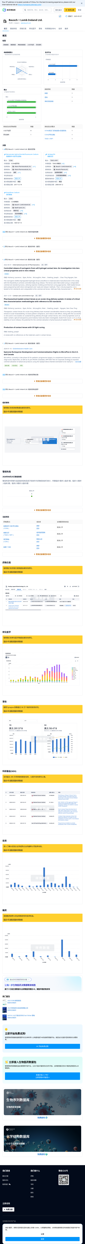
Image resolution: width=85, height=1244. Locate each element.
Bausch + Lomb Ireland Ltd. (64, 166)
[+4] (74, 166)
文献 (32, 1188)
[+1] (34, 166)
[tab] (5, 28)
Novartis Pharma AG (62, 169)
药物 (32, 1176)
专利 (32, 1184)
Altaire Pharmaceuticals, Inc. (23, 166)
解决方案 (5, 1176)
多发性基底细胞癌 (61, 175)
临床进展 (33, 1180)
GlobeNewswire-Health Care (22, 349)
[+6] (21, 211)
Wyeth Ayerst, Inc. (20, 208)
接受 (42, 1239)
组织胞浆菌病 (58, 172)
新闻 (32, 1197)
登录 (79, 10)
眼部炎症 (16, 211)
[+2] (63, 163)
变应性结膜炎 (18, 214)
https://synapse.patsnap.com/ (29, 4)
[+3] (69, 175)
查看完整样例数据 (16, 411)
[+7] (65, 172)
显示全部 (78, 362)
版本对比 (5, 1180)
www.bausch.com (26, 23)
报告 (32, 1192)
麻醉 (15, 172)
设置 (42, 1234)
